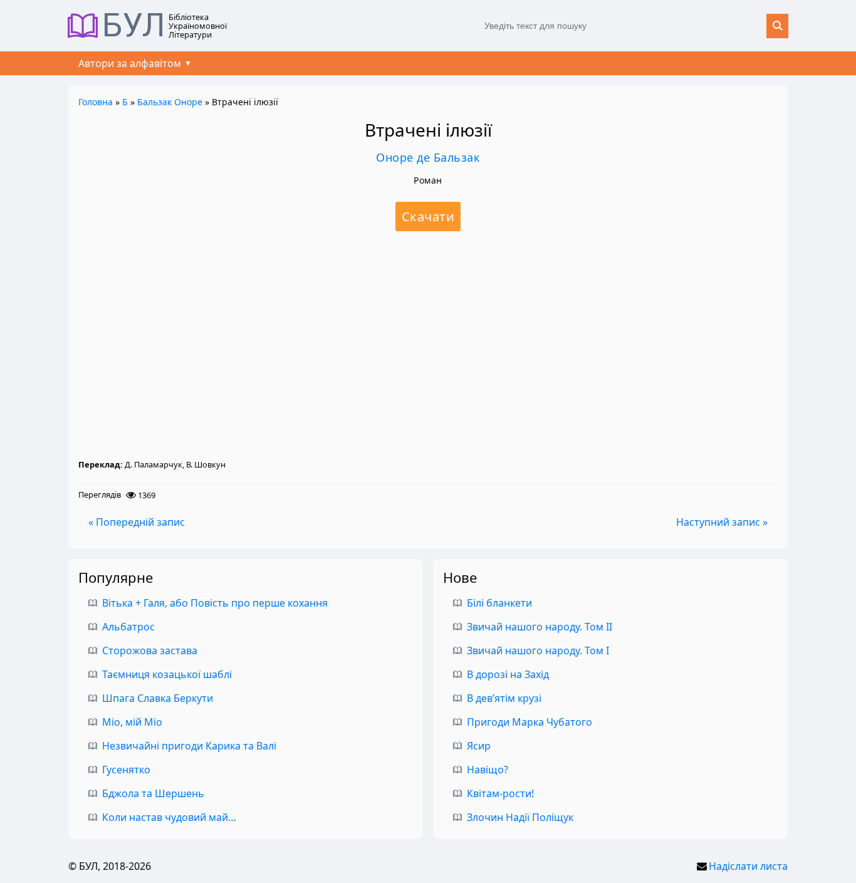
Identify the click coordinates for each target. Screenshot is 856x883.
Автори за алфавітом (129, 63)
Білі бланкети (499, 603)
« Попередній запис (136, 522)
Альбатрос (128, 627)
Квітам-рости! (500, 793)
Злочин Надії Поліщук (520, 817)
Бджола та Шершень (153, 793)
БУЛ (133, 25)
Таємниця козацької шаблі (167, 674)
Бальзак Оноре (169, 102)
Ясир (479, 746)
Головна (95, 102)
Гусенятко (126, 769)
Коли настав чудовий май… (169, 817)
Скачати (428, 216)
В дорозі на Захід (508, 674)
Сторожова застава (149, 650)
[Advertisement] (428, 344)
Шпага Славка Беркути (157, 698)
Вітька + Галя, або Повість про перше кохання (215, 603)
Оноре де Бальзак (428, 157)
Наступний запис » (722, 522)
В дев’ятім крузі (504, 698)
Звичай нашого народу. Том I (538, 650)
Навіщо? (487, 769)
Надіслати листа (748, 866)
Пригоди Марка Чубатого (529, 722)
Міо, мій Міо (132, 722)
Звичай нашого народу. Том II (539, 627)
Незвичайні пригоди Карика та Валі (189, 746)
